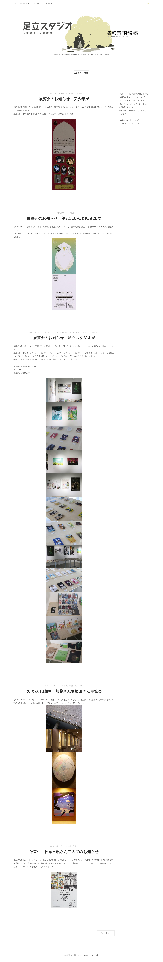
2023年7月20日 (51, 93)
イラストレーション (67, 332)
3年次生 (48, 332)
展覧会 (71, 93)
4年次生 (64, 93)
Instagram (124, 120)
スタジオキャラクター (21, 3)
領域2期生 (95, 332)
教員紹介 (49, 3)
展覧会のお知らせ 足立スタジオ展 (64, 337)
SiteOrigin (95, 955)
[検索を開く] (148, 3)
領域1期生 (79, 93)
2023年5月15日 (35, 332)
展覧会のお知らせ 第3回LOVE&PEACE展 (64, 218)
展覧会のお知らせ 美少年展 (64, 98)
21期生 (68, 846)
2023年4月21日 (56, 846)
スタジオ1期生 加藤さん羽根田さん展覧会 (64, 691)
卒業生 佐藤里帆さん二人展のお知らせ (64, 851)
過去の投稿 (105, 933)
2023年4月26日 (51, 686)
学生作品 (37, 3)
